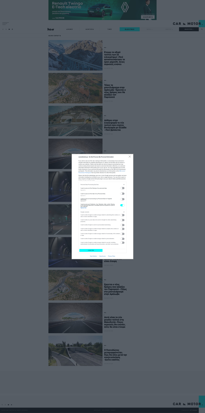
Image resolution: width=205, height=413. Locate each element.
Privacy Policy (111, 256)
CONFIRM (91, 250)
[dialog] (102, 206)
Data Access (102, 256)
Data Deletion (93, 256)
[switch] (122, 188)
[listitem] (102, 184)
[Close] (130, 157)
